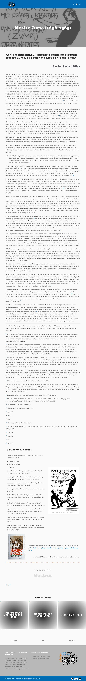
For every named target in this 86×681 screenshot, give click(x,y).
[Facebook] (72, 679)
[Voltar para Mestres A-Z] (43, 640)
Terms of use (36, 678)
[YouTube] (80, 679)
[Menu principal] (79, 4)
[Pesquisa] (73, 4)
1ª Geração (7, 585)
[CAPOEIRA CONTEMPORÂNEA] (11, 4)
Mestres (43, 575)
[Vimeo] (77, 679)
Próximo (71, 640)
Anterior (14, 640)
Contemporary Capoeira (13, 678)
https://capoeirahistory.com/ (41, 658)
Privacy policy (28, 678)
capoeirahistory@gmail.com (41, 656)
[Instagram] (75, 679)
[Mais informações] (76, 4)
